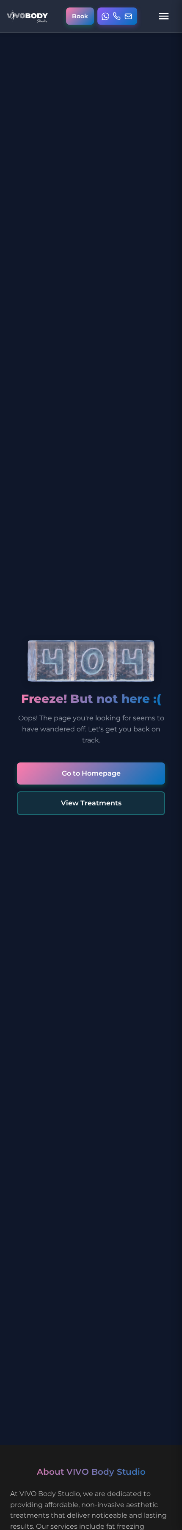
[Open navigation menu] (163, 16)
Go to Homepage (91, 773)
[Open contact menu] (117, 16)
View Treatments (91, 803)
